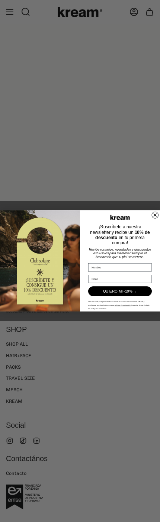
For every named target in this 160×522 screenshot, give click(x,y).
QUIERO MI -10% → (120, 291)
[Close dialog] (155, 215)
